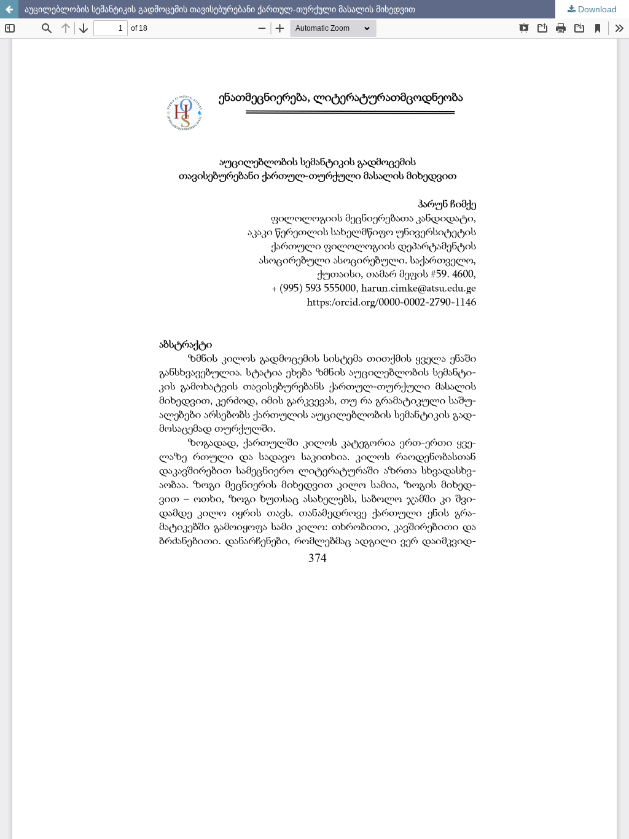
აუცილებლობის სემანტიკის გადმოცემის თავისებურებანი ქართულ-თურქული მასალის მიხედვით (220, 9)
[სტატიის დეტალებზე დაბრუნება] (9, 9)
